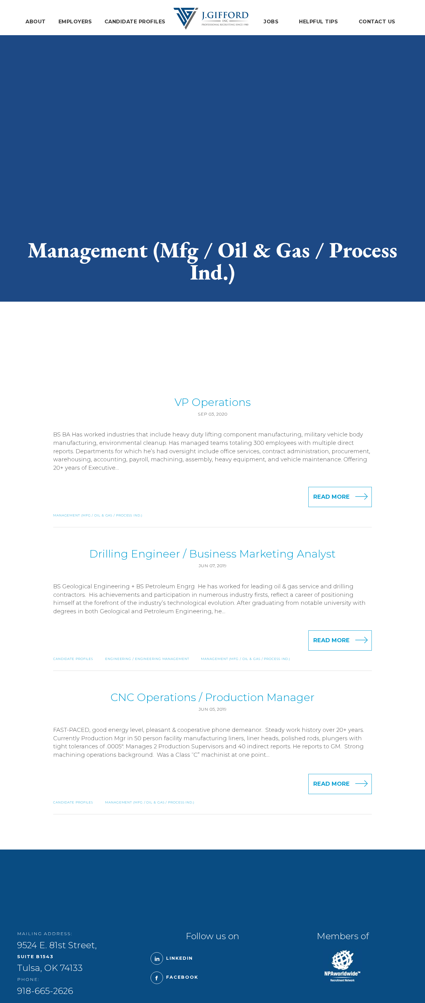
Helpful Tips (318, 22)
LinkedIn (179, 958)
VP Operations (213, 402)
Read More (331, 496)
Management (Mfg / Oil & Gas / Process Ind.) (97, 515)
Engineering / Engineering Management (147, 659)
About (36, 22)
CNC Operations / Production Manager (212, 697)
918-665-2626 (45, 991)
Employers (75, 22)
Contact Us (377, 22)
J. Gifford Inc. (210, 19)
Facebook (182, 977)
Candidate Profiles (135, 22)
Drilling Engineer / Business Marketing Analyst (212, 553)
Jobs (271, 22)
